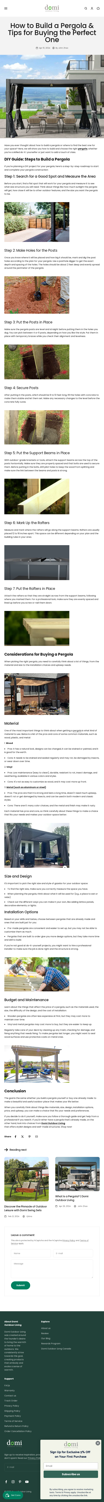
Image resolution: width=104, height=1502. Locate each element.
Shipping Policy (12, 1411)
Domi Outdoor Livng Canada (56, 1348)
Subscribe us (71, 1474)
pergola (77, 730)
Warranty (9, 1390)
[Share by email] (36, 1136)
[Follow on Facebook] (6, 1482)
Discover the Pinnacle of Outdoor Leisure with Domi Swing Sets (25, 1208)
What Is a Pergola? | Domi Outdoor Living (71, 1198)
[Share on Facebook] (15, 1136)
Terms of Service (13, 1421)
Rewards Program (50, 1343)
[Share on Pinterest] (29, 1136)
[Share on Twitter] (22, 1136)
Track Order (10, 1400)
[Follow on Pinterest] (20, 1482)
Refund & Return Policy (16, 1426)
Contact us (10, 1395)
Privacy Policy (68, 1240)
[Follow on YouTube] (27, 1482)
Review (45, 1333)
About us (46, 1328)
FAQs (7, 1385)
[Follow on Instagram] (13, 1482)
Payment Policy (12, 1416)
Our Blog (45, 1338)
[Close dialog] (97, 1443)
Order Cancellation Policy (18, 1431)
